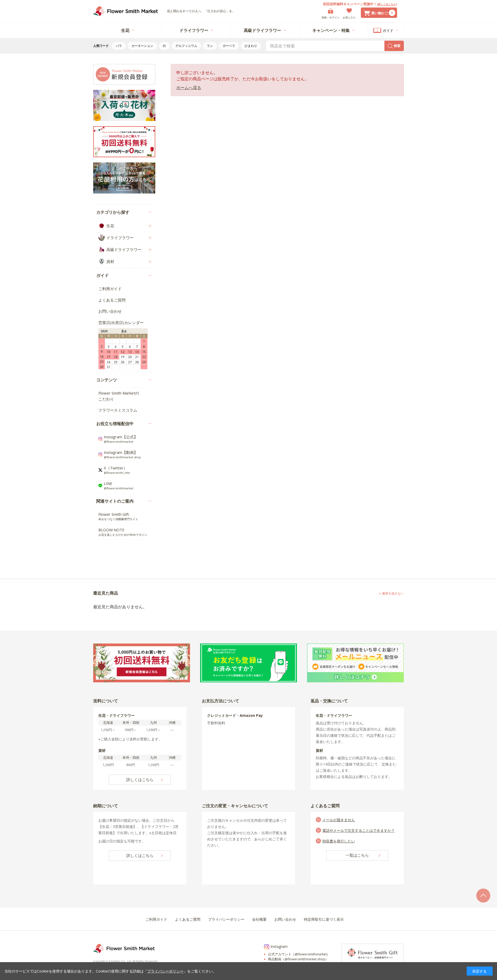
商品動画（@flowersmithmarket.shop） (298, 959)
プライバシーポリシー (165, 971)
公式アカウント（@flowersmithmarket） (299, 954)
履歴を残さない (393, 593)
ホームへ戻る (188, 87)
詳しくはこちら (387, 4)
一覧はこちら (357, 855)
